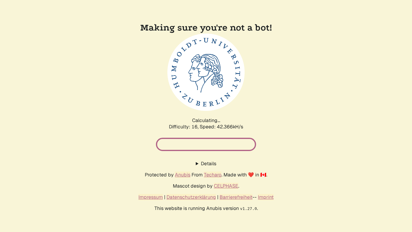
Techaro (212, 175)
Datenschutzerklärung (191, 197)
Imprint (266, 197)
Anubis (182, 175)
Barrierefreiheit (236, 197)
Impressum (150, 197)
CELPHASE (226, 186)
